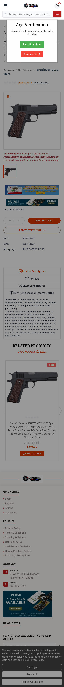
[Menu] (5, 5)
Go (57, 14)
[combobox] (31, 14)
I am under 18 (32, 54)
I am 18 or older (32, 44)
